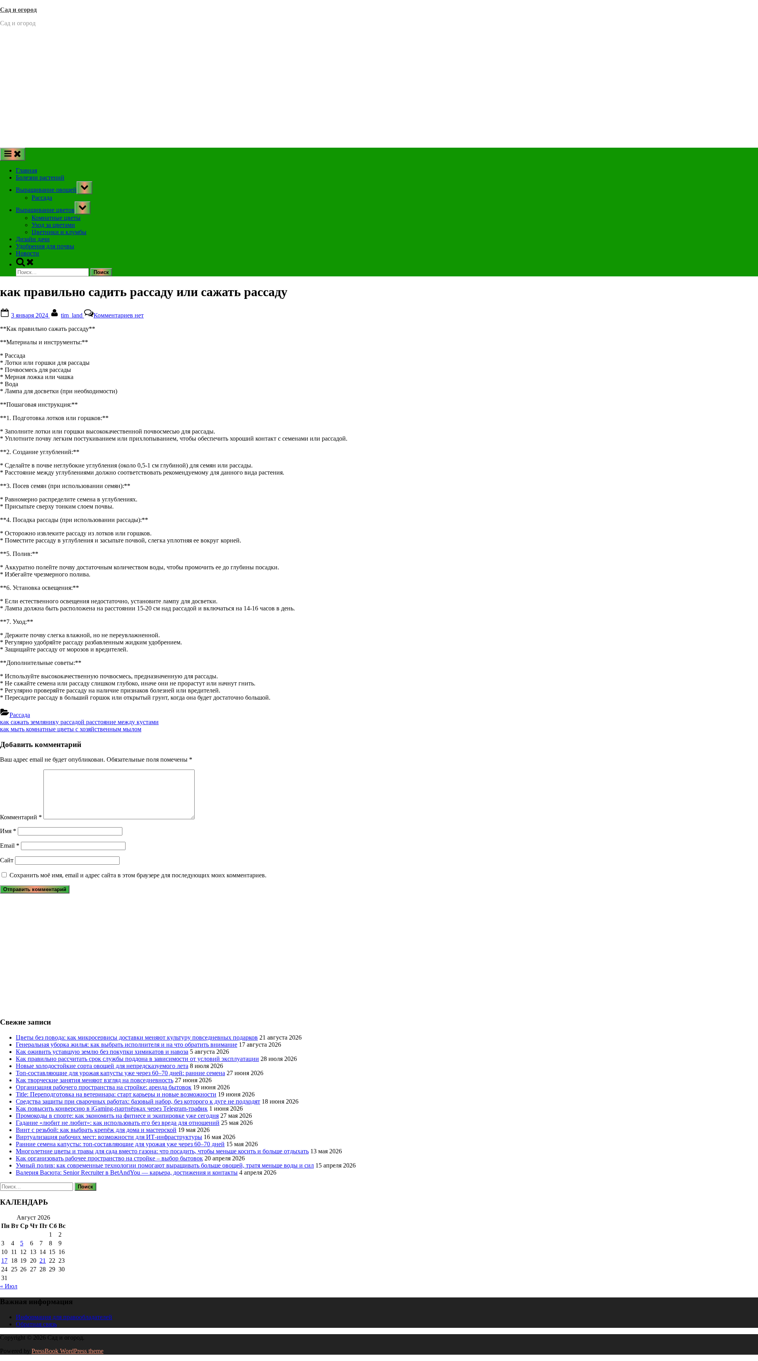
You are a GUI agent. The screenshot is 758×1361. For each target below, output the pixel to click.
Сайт (6, 860)
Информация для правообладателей (64, 1317)
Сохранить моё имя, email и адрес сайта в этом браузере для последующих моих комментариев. (137, 875)
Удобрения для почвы (45, 246)
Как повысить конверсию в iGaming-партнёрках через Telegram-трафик (112, 1108)
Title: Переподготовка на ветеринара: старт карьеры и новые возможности (116, 1094)
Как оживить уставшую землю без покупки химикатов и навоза (102, 1051)
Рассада (42, 197)
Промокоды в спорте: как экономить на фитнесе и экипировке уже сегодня (117, 1115)
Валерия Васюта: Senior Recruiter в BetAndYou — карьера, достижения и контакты (127, 1172)
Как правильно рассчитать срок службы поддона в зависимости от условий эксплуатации (137, 1058)
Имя (8, 831)
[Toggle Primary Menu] (12, 154)
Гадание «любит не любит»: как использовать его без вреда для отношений (118, 1122)
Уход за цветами (53, 225)
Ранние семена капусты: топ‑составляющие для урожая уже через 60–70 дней (120, 1144)
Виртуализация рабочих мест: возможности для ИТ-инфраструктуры (109, 1137)
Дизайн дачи (33, 239)
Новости (27, 253)
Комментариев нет (119, 315)
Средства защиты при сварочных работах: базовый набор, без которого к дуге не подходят (138, 1101)
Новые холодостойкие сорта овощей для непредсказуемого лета (102, 1066)
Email (9, 845)
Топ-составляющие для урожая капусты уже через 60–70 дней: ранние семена (120, 1073)
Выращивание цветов (45, 209)
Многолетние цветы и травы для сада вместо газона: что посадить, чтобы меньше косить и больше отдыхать (162, 1151)
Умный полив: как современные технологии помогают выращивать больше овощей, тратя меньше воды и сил (165, 1165)
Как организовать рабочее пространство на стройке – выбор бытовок (109, 1158)
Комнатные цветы (56, 217)
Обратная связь (36, 1324)
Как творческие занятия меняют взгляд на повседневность (94, 1080)
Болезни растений (40, 177)
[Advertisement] (379, 88)
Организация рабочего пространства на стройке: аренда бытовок (103, 1087)
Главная (26, 170)
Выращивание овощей (46, 189)
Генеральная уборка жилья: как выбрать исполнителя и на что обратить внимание (126, 1044)
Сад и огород (18, 9)
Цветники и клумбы (59, 232)
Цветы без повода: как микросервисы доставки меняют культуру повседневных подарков (137, 1037)
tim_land (72, 315)
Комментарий (21, 817)
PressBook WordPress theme (67, 1351)
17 (4, 1260)
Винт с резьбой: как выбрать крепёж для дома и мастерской (96, 1129)
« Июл (8, 1286)
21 (42, 1260)
